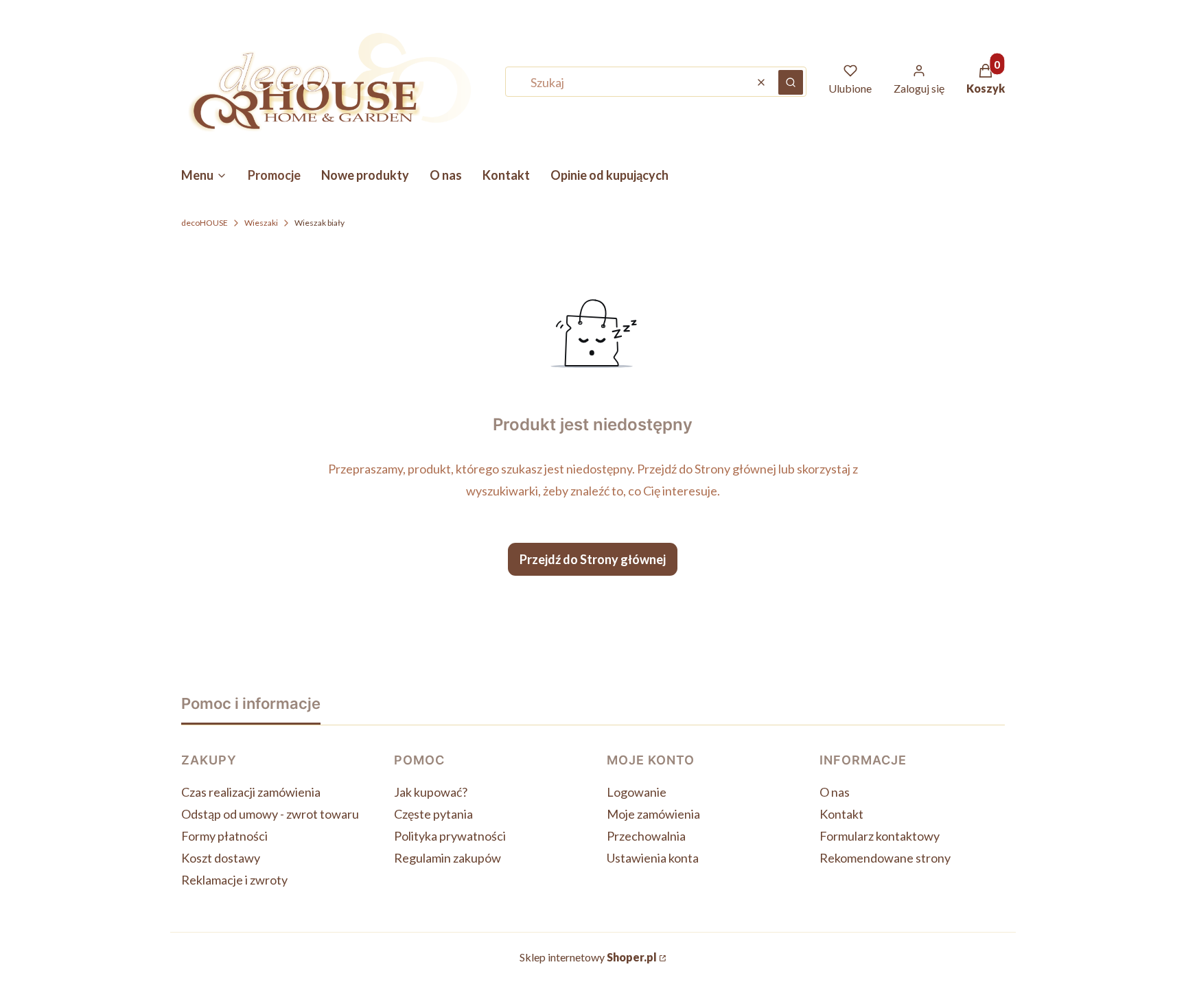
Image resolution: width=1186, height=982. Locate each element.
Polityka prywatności (450, 835)
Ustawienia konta (653, 857)
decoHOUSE (204, 223)
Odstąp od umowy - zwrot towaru (270, 813)
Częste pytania (433, 813)
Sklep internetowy (588, 956)
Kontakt (841, 813)
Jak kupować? (430, 791)
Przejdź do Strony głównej (593, 559)
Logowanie (636, 791)
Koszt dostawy (220, 857)
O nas (834, 791)
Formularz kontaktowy (879, 835)
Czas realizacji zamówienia (251, 791)
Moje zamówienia (653, 813)
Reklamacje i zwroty (234, 879)
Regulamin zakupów (447, 857)
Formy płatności (224, 835)
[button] (790, 82)
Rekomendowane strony (885, 857)
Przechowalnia (646, 835)
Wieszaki (261, 223)
